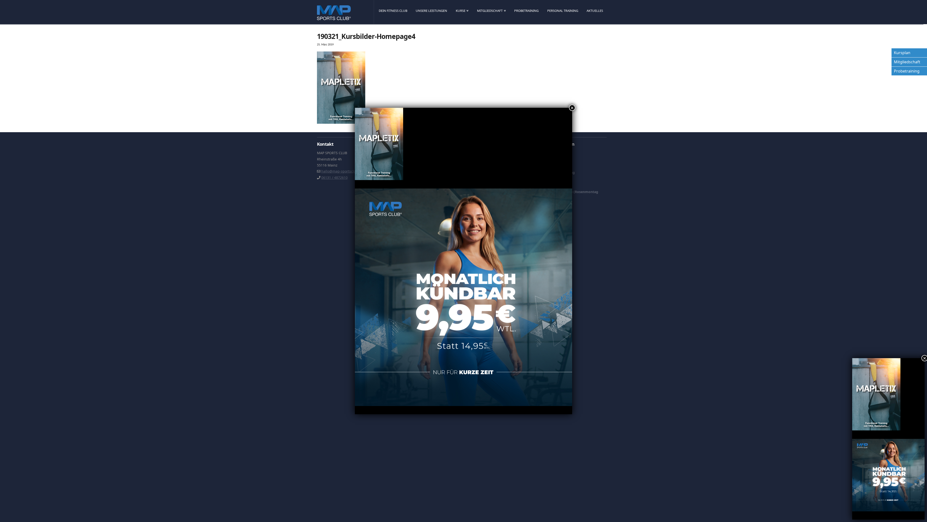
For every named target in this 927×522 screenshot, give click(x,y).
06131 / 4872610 (334, 177)
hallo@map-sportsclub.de (342, 171)
